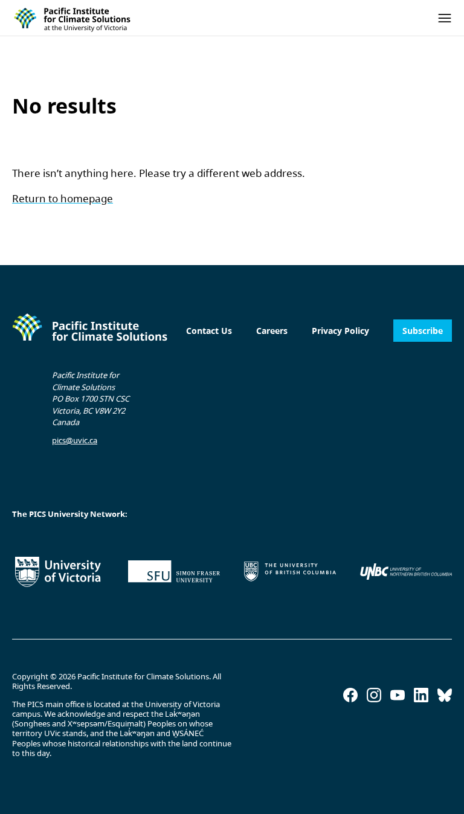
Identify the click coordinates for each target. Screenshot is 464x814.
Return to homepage (62, 198)
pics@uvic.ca (74, 440)
